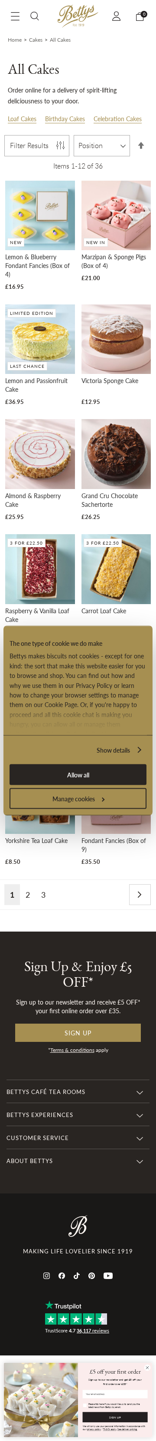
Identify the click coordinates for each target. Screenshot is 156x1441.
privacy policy (94, 1429)
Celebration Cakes (118, 118)
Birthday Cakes (65, 118)
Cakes (35, 39)
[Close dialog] (147, 1368)
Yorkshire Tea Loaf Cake (36, 840)
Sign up (78, 1032)
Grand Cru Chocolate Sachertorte (109, 500)
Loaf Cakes (22, 118)
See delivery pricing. (127, 1429)
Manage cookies (73, 798)
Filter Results (29, 145)
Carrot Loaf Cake (103, 610)
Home (15, 39)
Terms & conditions (72, 1050)
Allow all (78, 774)
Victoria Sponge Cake (109, 380)
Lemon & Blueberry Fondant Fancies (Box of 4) (37, 265)
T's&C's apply (110, 1429)
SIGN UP (115, 1417)
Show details (113, 750)
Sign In (117, 16)
